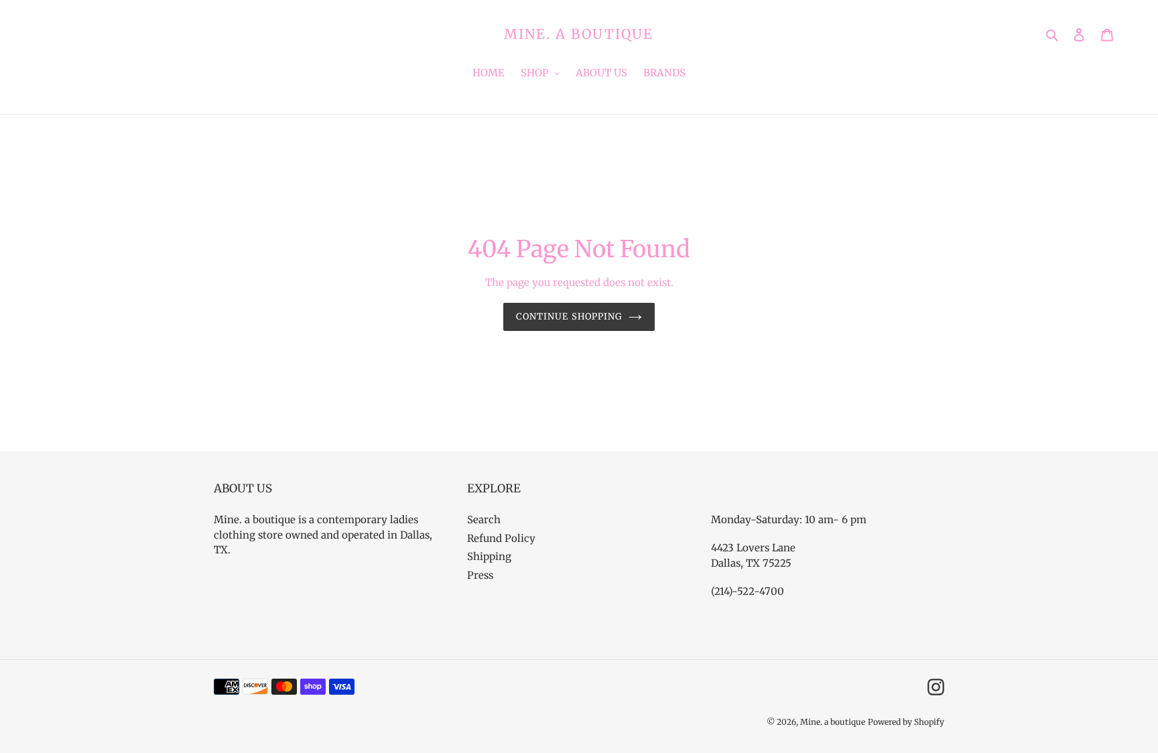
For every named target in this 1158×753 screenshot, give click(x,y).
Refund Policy (501, 538)
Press (480, 575)
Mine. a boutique (578, 34)
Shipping (489, 556)
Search (484, 519)
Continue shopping (569, 316)
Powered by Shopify (906, 722)
